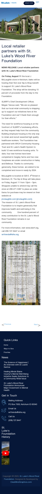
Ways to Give (9, 349)
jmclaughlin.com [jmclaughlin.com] (17, 199)
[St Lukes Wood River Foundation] (8, 3)
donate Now (29, 3)
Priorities (7, 352)
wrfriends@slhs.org (10, 235)
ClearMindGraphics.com (21, 482)
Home (6, 345)
